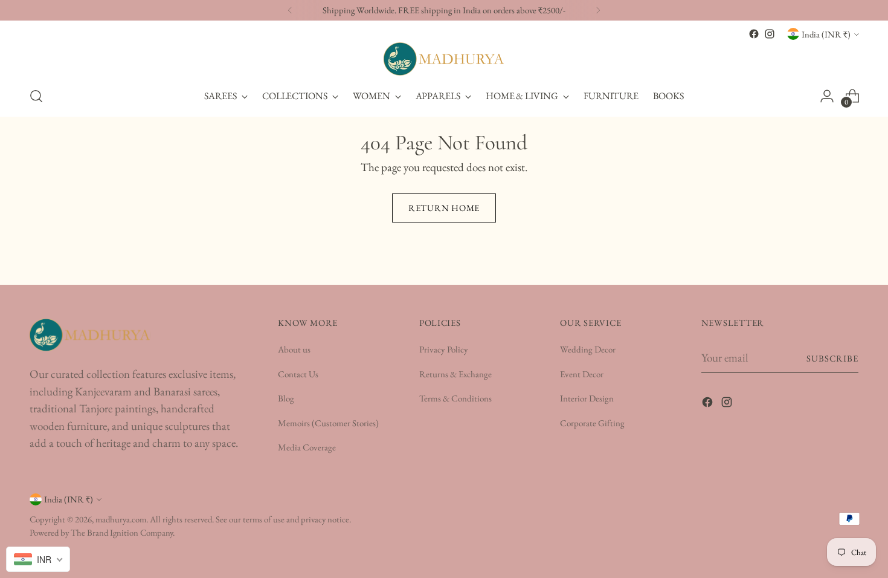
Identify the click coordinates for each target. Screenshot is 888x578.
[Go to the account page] (827, 96)
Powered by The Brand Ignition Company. (102, 532)
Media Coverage (307, 447)
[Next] (598, 10)
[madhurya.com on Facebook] (753, 33)
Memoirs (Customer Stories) (328, 423)
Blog (286, 398)
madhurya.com (120, 519)
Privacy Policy (443, 349)
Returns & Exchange (455, 374)
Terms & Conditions (455, 398)
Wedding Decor (588, 349)
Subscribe (832, 358)
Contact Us (298, 374)
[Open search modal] (36, 96)
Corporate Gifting (592, 423)
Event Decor (581, 374)
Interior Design (587, 398)
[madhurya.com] (444, 59)
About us (294, 349)
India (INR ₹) (826, 34)
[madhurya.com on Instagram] (769, 33)
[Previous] (290, 10)
